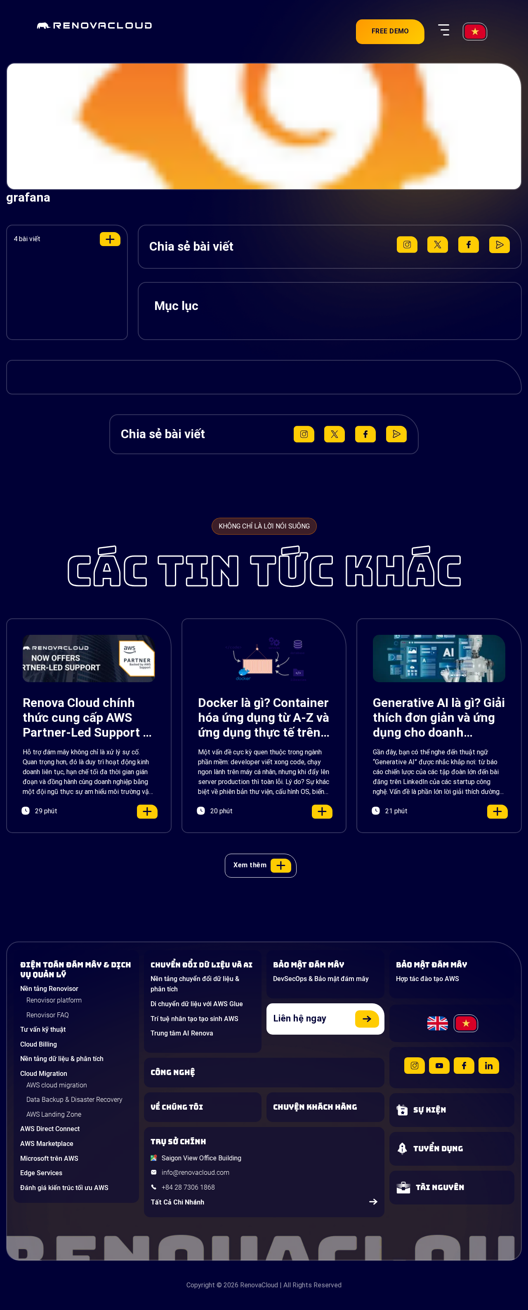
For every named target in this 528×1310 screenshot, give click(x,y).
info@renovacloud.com (195, 1172)
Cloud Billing (38, 1044)
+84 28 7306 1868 (188, 1187)
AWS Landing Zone (53, 1114)
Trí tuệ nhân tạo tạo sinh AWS (194, 1019)
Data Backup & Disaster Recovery (74, 1099)
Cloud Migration (43, 1074)
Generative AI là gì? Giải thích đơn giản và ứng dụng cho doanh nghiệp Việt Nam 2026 (439, 717)
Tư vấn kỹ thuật (43, 1029)
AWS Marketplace (46, 1144)
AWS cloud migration (56, 1085)
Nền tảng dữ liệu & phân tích (62, 1059)
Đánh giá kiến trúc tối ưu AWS (64, 1188)
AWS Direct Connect (50, 1129)
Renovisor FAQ (47, 1015)
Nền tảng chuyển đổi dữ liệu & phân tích (195, 984)
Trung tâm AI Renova (182, 1033)
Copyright (200, 1285)
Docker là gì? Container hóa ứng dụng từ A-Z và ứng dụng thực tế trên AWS (263, 717)
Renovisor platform (54, 1000)
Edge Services (41, 1173)
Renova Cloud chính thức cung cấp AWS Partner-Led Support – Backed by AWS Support (86, 717)
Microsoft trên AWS (49, 1158)
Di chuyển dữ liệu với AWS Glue (197, 1004)
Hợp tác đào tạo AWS (427, 979)
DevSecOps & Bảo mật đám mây (321, 979)
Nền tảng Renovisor (49, 989)
